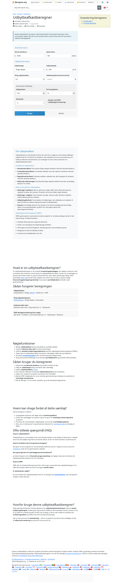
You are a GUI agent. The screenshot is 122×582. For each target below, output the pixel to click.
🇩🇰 (105, 7)
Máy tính (33, 569)
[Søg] (99, 7)
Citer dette (18, 26)
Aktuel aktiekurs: (21, 52)
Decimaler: (20, 99)
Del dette (42, 26)
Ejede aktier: (50, 52)
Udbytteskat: (20, 89)
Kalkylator (15, 569)
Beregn (29, 113)
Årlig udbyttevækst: (22, 75)
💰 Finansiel (81, 2)
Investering (27, 14)
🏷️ (97, 2)
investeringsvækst (29, 355)
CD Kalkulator (88, 21)
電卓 (103, 569)
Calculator (73, 565)
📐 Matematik (47, 2)
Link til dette (30, 26)
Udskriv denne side (21, 24)
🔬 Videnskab (69, 2)
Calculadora (47, 565)
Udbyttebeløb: (51, 66)
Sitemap (43, 559)
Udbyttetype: (19, 66)
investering (17, 449)
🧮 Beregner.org (19, 2)
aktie (36, 370)
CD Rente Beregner (89, 23)
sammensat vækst (60, 424)
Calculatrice (40, 567)
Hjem (14, 14)
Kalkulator (65, 567)
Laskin (24, 569)
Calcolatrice (36, 565)
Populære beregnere (32, 559)
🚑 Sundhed (35, 2)
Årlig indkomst (19, 300)
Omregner (51, 559)
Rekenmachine (54, 569)
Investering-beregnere (73, 554)
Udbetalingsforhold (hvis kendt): (57, 75)
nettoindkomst (59, 475)
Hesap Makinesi (53, 567)
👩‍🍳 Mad (90, 2)
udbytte (32, 293)
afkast (23, 278)
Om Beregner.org (18, 559)
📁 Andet (58, 2)
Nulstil (61, 113)
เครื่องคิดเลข (76, 569)
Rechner (42, 569)
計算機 (86, 569)
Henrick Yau (26, 21)
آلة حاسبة (66, 569)
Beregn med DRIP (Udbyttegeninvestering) (57, 101)
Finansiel (20, 14)
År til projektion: (52, 89)
